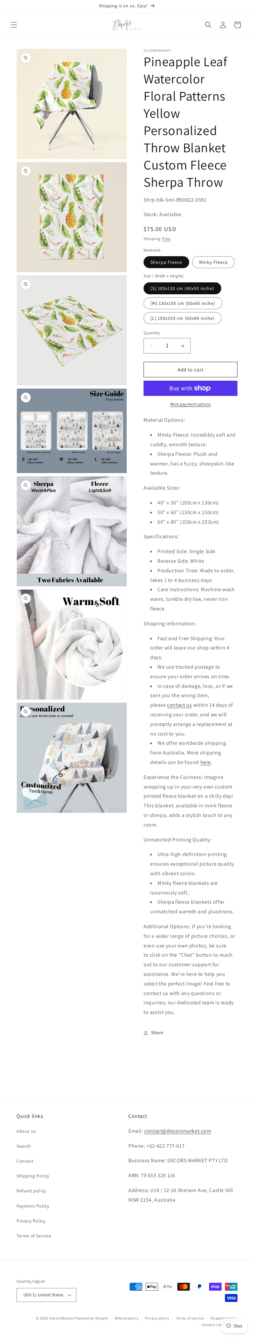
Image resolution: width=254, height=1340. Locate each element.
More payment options (190, 404)
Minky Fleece (213, 262)
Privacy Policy (31, 1221)
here (205, 762)
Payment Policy (33, 1206)
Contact (25, 1161)
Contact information (219, 1324)
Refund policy (31, 1191)
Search (24, 1146)
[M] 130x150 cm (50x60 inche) (182, 303)
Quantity (152, 333)
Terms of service (190, 1318)
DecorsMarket (61, 1318)
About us (26, 1131)
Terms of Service (34, 1236)
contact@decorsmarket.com (177, 1130)
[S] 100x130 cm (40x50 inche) (182, 288)
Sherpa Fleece (166, 262)
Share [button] (157, 1032)
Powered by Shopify (91, 1318)
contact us (179, 704)
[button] (14, 25)
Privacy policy (157, 1318)
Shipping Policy (33, 1176)
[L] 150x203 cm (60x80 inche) (182, 318)
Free (166, 238)
